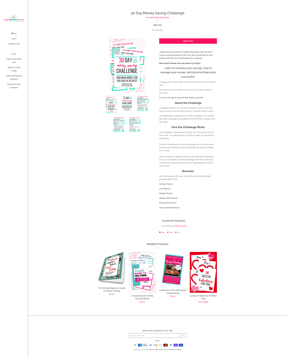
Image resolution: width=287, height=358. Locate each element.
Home (14, 54)
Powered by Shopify (174, 349)
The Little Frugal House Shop (157, 17)
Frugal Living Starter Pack (14, 60)
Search (157, 341)
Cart (15, 34)
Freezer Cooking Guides (14, 69)
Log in (14, 39)
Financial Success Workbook (14, 86)
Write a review (181, 226)
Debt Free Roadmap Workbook (14, 77)
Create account (14, 44)
